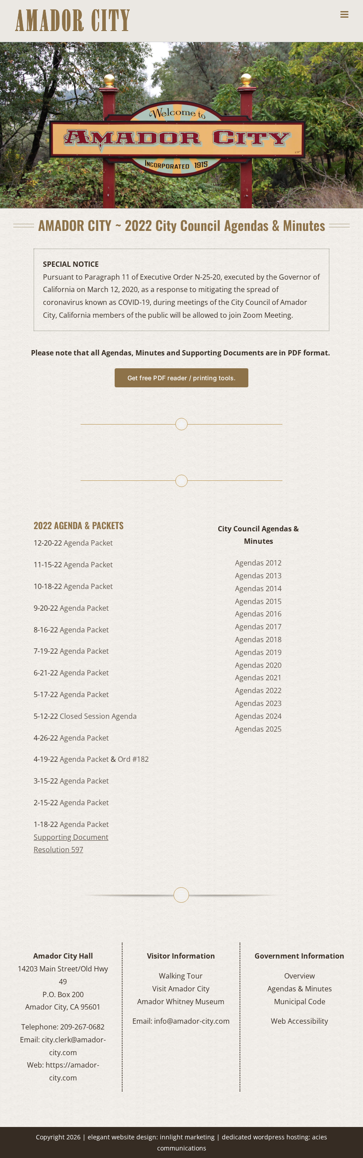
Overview (299, 976)
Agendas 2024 (258, 716)
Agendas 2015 (258, 601)
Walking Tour (181, 976)
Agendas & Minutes (299, 989)
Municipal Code (299, 1001)
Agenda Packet (88, 543)
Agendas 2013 (258, 576)
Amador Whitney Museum (180, 1001)
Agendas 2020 (258, 665)
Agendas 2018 (258, 639)
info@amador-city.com (192, 1021)
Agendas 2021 (258, 677)
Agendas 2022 (258, 690)
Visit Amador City (180, 989)
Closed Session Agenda (98, 716)
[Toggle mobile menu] (345, 14)
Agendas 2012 (258, 563)
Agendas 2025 (258, 729)
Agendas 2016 (258, 614)
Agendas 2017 (258, 627)
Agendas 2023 (258, 703)
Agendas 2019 (258, 652)
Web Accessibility (299, 1021)
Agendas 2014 (258, 588)
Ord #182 (133, 759)
